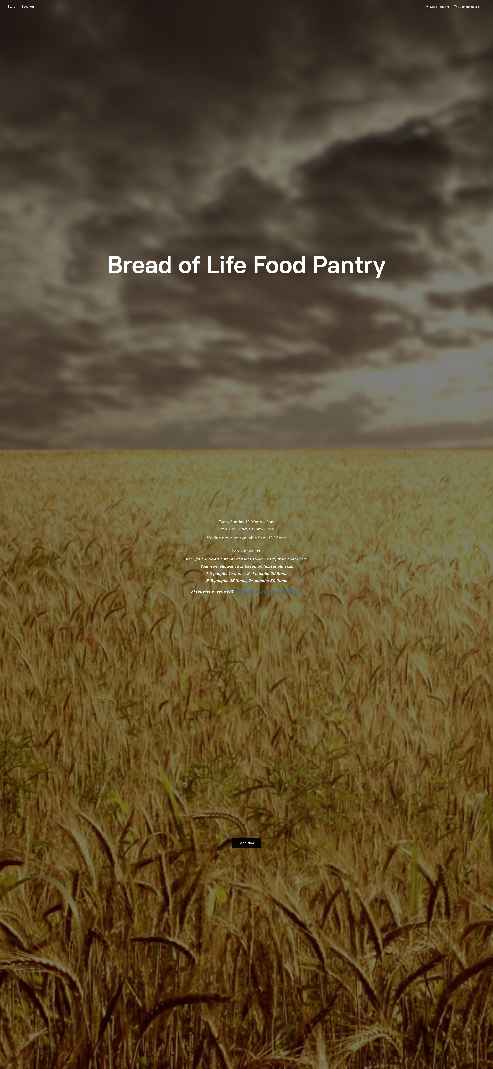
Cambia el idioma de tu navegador (267, 591)
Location (28, 6)
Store (11, 6)
